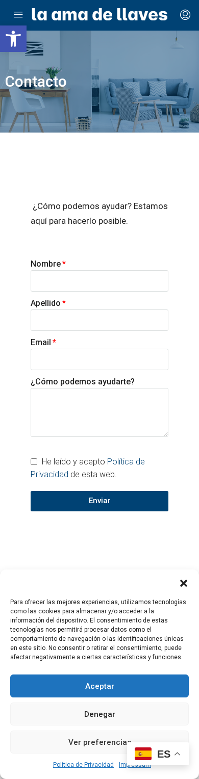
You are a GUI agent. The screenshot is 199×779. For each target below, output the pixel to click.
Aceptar (99, 686)
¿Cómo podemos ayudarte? (83, 381)
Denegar (99, 714)
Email (41, 342)
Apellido (46, 303)
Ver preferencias (99, 742)
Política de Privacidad (83, 764)
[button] (13, 38)
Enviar (100, 500)
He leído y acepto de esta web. (88, 468)
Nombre (46, 264)
